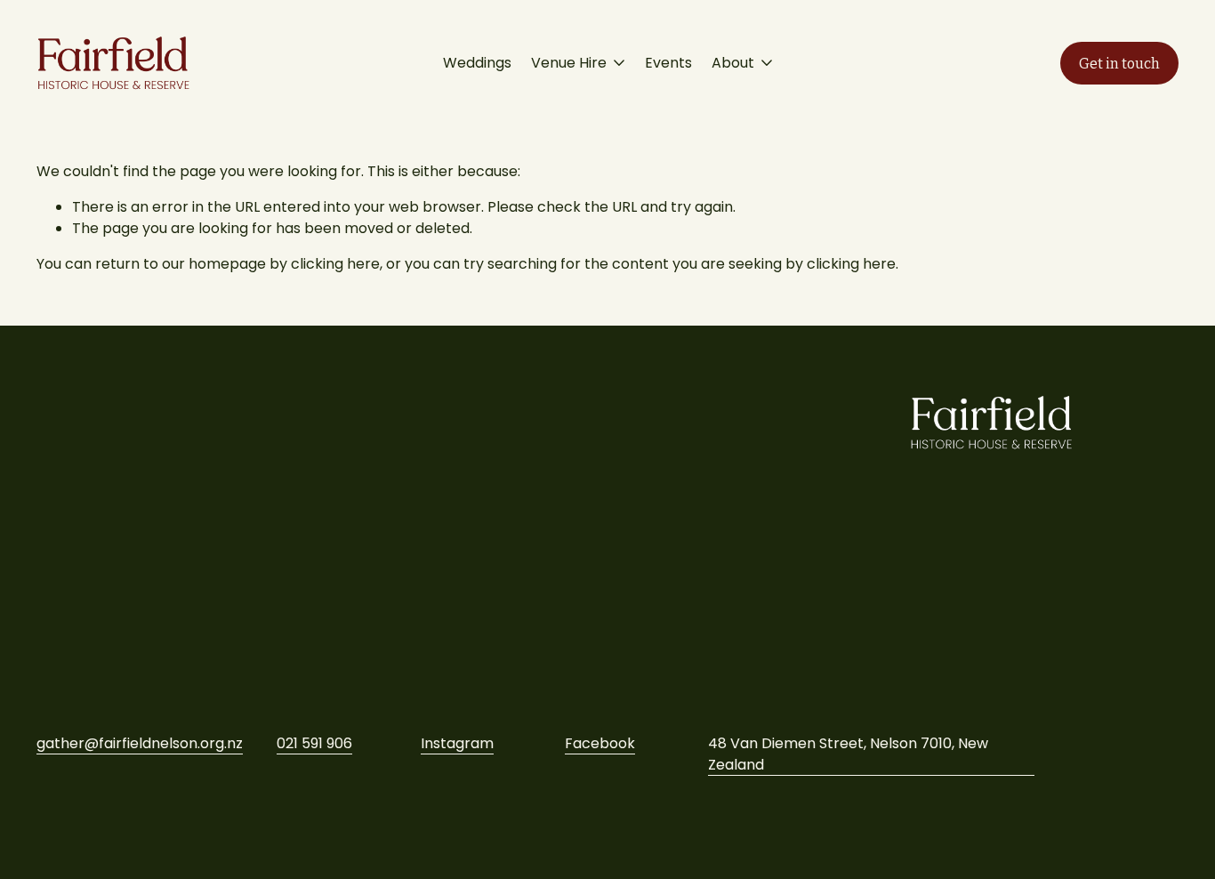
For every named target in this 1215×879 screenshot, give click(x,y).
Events (668, 62)
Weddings (477, 62)
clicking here (335, 264)
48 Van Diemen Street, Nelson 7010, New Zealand (848, 754)
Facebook (600, 743)
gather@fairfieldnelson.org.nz (139, 743)
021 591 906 (314, 743)
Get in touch (1119, 63)
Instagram (457, 743)
